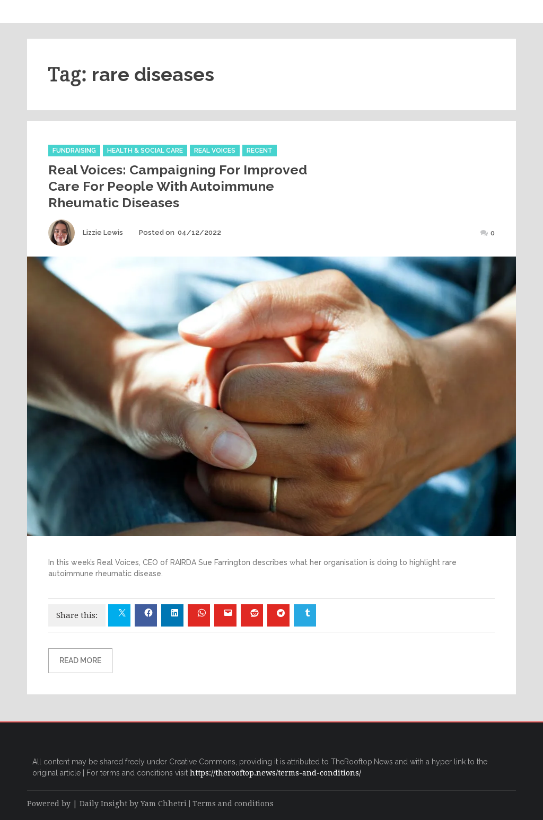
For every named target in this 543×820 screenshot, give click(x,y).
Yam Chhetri (164, 803)
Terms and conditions (233, 803)
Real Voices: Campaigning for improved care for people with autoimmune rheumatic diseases (177, 186)
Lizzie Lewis (103, 232)
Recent (260, 150)
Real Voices (214, 150)
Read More (80, 660)
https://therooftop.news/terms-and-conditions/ (275, 773)
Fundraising (74, 150)
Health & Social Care (145, 150)
